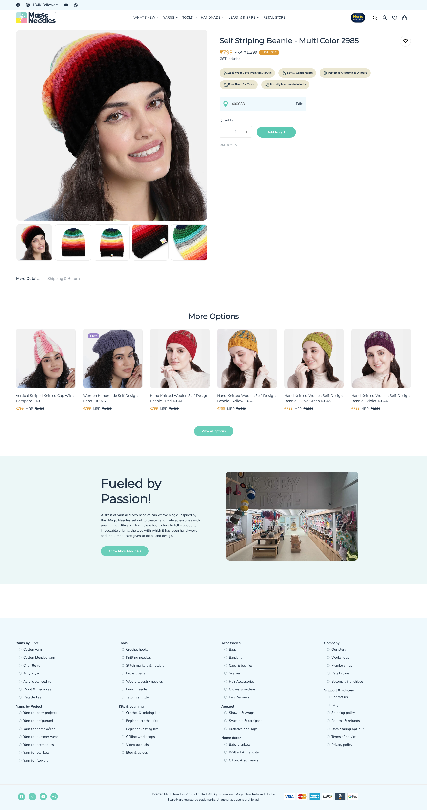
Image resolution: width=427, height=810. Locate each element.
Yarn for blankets (36, 752)
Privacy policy (341, 744)
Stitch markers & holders (145, 665)
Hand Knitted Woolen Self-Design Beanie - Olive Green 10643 (313, 398)
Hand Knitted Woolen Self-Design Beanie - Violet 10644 (380, 398)
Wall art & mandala (244, 752)
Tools (187, 17)
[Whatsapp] (76, 5)
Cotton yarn (32, 649)
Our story (338, 649)
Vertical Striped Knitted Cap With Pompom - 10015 (45, 398)
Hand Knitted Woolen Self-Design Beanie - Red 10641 (179, 398)
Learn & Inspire (242, 17)
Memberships (341, 665)
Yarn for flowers (35, 760)
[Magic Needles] (36, 18)
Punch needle (136, 689)
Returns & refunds (345, 720)
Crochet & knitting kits (143, 712)
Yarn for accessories (38, 744)
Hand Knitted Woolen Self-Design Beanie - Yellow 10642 (246, 398)
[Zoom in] (196, 40)
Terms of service (343, 736)
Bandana (235, 657)
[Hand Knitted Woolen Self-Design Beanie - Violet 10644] (381, 358)
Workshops (340, 657)
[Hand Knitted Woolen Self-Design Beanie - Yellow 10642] (247, 358)
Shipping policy (343, 712)
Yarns (168, 17)
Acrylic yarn (32, 673)
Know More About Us (124, 551)
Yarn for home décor (39, 729)
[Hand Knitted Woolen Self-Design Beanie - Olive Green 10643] (314, 358)
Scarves (235, 673)
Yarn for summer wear (40, 736)
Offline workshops (140, 736)
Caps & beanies (241, 665)
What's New (144, 17)
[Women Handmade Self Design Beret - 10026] (113, 358)
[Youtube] (66, 5)
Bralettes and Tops (243, 729)
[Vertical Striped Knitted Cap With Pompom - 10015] (45, 358)
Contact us (339, 697)
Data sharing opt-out (347, 729)
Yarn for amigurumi (38, 720)
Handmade (210, 17)
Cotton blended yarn (39, 657)
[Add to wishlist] (405, 41)
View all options (214, 431)
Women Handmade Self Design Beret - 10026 (110, 398)
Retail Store (274, 17)
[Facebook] (18, 5)
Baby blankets (240, 744)
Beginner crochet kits (142, 720)
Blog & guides (137, 752)
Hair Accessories (241, 681)
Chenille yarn (33, 665)
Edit (299, 103)
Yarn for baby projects (40, 712)
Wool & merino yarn (39, 689)
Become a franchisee (347, 681)
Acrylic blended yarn (39, 681)
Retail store (340, 673)
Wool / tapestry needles (144, 681)
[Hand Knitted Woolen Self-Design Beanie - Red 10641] (180, 358)
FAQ (334, 705)
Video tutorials (137, 744)
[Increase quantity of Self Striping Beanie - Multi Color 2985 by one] (246, 131)
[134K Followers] (32, 796)
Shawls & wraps (242, 712)
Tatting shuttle (137, 697)
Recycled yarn (33, 697)
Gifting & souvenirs (243, 760)
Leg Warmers (239, 697)
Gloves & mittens (242, 689)
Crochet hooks (137, 649)
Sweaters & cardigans (245, 720)
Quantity (226, 120)
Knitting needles (138, 657)
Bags (232, 649)
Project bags (135, 673)
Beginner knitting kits (142, 729)
